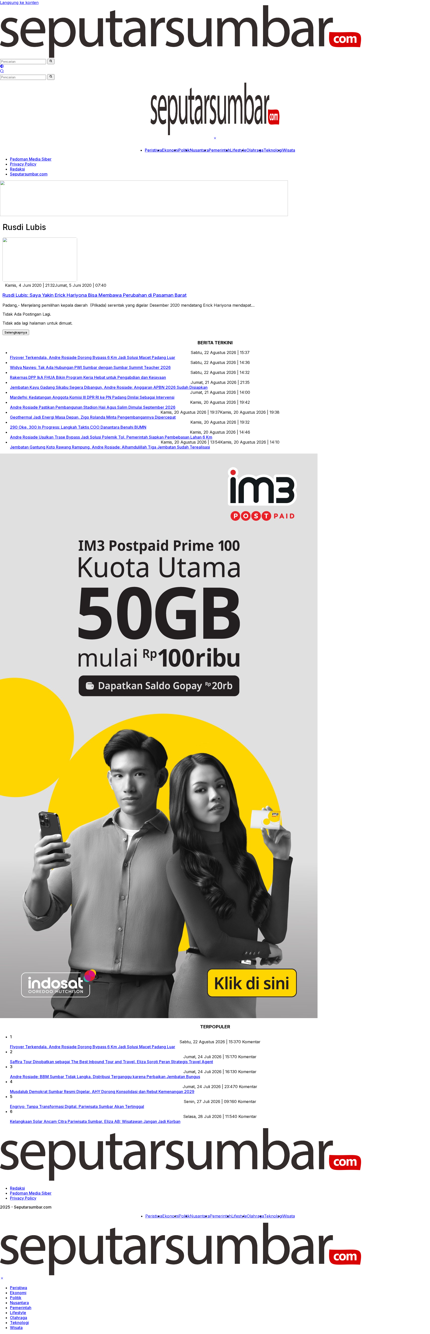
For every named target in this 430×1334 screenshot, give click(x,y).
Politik (184, 150)
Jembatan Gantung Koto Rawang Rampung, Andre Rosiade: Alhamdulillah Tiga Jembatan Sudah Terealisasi (110, 447)
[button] (50, 61)
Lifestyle (238, 150)
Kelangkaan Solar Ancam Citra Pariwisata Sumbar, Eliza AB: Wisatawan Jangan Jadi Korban (95, 1121)
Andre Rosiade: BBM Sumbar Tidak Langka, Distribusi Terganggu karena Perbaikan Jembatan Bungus (105, 1076)
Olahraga (255, 150)
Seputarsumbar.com (29, 174)
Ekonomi (170, 150)
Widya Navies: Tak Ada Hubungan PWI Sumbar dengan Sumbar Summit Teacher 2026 (90, 367)
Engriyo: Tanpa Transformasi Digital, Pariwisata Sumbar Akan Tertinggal (77, 1106)
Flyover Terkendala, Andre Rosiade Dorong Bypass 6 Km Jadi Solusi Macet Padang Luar (92, 357)
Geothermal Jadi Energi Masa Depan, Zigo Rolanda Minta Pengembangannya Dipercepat (93, 417)
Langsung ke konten (19, 2)
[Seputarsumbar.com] (180, 56)
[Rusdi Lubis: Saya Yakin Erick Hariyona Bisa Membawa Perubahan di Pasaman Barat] (39, 280)
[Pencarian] (2, 71)
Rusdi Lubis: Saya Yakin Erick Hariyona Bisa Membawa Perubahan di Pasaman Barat (94, 295)
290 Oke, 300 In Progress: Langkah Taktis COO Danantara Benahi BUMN (78, 427)
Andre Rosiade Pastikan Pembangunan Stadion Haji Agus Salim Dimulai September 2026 (92, 407)
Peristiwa (153, 150)
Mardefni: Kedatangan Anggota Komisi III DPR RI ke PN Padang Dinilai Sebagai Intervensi (92, 397)
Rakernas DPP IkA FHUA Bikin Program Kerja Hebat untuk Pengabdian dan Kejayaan (88, 377)
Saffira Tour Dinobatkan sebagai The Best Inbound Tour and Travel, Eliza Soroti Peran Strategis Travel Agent (111, 1061)
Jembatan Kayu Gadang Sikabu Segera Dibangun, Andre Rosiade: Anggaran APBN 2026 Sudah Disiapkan (109, 387)
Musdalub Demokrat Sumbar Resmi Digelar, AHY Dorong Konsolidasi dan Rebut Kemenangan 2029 (102, 1091)
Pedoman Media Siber (31, 159)
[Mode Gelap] (2, 66)
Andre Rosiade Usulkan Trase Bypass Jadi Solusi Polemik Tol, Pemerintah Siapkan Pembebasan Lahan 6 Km (111, 437)
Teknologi (273, 150)
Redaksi (17, 169)
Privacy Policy (23, 164)
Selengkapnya (15, 332)
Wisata (288, 150)
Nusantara (199, 150)
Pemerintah (219, 150)
